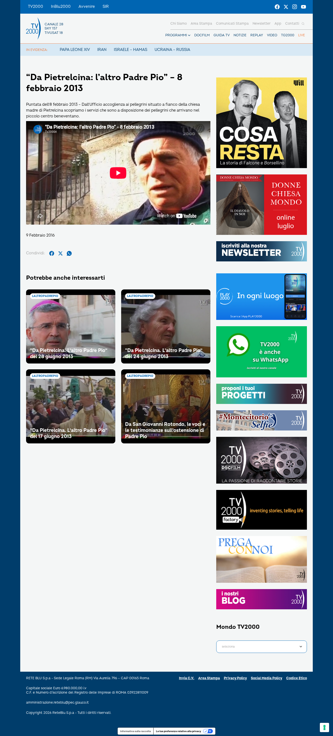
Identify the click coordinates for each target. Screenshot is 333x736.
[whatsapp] (69, 253)
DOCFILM (202, 35)
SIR (106, 6)
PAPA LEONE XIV (75, 49)
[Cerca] (303, 23)
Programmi (176, 35)
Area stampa (201, 23)
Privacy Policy (235, 678)
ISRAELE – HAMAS (130, 49)
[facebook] (51, 253)
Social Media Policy (266, 678)
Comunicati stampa (232, 23)
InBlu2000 (61, 6)
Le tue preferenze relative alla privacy (178, 731)
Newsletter (262, 23)
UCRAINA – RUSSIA (172, 49)
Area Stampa (209, 678)
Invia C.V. (186, 678)
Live (301, 35)
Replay (256, 35)
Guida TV (222, 35)
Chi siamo (178, 23)
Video (272, 35)
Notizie (240, 35)
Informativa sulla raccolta (135, 731)
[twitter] (60, 253)
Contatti (292, 23)
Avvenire (86, 6)
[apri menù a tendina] (189, 35)
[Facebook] (277, 6)
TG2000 (287, 35)
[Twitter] (286, 6)
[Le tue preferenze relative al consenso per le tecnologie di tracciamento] (324, 727)
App (277, 23)
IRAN (102, 49)
